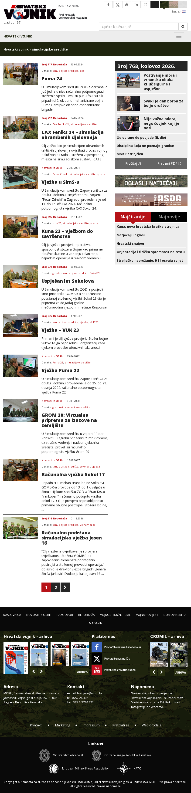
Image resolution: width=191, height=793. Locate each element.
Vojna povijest (147, 615)
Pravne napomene (108, 786)
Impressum (91, 725)
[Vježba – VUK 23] (20, 325)
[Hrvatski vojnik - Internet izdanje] (47, 12)
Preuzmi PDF (167, 163)
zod (82, 71)
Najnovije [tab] (169, 217)
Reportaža (60, 65)
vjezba (101, 174)
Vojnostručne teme (115, 615)
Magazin (95, 623)
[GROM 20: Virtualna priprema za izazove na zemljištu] (20, 410)
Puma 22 (57, 363)
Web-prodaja (151, 725)
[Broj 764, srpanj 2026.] (80, 654)
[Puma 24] (20, 74)
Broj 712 (46, 118)
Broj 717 (46, 65)
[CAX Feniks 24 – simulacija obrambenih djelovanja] (20, 127)
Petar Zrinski (60, 174)
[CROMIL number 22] (179, 654)
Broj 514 (46, 519)
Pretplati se (120, 725)
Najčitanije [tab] (132, 217)
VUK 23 (94, 322)
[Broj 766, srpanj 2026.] (39, 654)
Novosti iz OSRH (52, 168)
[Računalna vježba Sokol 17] (20, 470)
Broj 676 (46, 316)
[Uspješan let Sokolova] (20, 276)
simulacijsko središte (65, 71)
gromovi (57, 407)
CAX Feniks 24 (60, 124)
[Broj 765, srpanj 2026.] (60, 654)
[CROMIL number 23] (159, 654)
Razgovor (65, 615)
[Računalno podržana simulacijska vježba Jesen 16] (20, 528)
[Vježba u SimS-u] (20, 177)
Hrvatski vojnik (17, 36)
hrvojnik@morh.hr (89, 693)
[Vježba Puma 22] (20, 366)
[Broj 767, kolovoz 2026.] (15, 657)
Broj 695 (46, 217)
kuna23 (56, 223)
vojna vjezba (88, 525)
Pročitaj (131, 163)
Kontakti (36, 725)
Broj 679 (46, 267)
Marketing (62, 725)
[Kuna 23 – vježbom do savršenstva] (20, 226)
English (177, 12)
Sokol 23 (95, 273)
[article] (151, 82)
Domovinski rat (176, 615)
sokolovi (85, 467)
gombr (56, 273)
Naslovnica (12, 615)
